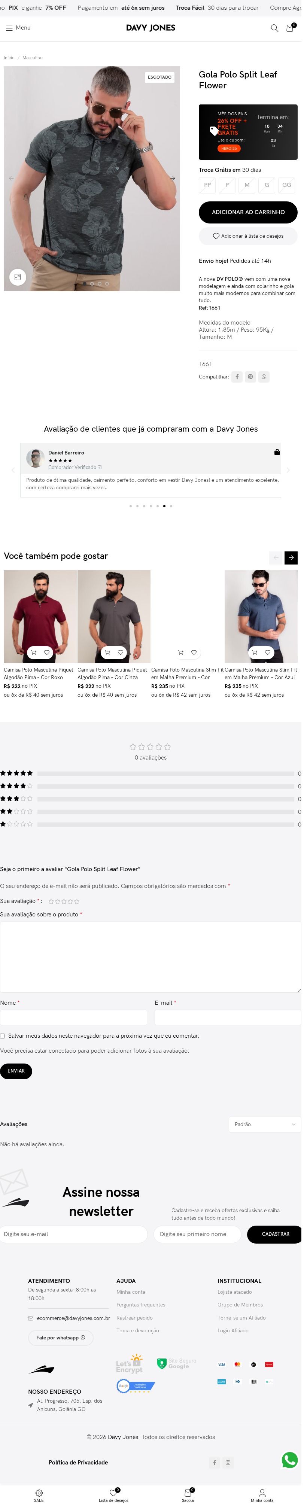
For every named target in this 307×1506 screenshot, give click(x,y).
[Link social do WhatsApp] (264, 377)
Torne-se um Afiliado (242, 1318)
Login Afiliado (233, 1330)
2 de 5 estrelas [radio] (57, 901)
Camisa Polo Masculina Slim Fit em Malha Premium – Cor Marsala (187, 677)
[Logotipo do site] (151, 27)
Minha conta (130, 1292)
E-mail (165, 1003)
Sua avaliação (20, 901)
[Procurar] (274, 28)
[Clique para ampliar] (17, 277)
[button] (11, 178)
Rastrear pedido (134, 1318)
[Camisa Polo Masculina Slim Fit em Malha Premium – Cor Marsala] (187, 616)
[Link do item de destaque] (206, 8)
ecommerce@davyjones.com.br (73, 1318)
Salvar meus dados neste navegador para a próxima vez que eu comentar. (104, 1036)
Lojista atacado (235, 1292)
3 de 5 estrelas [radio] (64, 901)
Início (9, 58)
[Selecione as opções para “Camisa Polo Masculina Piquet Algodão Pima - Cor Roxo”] (33, 652)
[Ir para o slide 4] (107, 284)
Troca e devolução (137, 1330)
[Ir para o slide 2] (92, 284)
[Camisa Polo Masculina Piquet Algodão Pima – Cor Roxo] (40, 616)
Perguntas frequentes (140, 1305)
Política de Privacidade (78, 1462)
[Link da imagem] (176, 1363)
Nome (10, 1003)
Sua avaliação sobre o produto (41, 914)
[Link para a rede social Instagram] (228, 1463)
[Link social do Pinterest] (250, 377)
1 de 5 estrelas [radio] (51, 901)
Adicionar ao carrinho (248, 212)
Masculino (32, 58)
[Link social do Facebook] (237, 377)
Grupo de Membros (240, 1305)
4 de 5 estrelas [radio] (70, 901)
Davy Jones (123, 1437)
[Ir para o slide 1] (84, 284)
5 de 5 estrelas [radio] (76, 901)
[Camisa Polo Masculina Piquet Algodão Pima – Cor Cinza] (114, 616)
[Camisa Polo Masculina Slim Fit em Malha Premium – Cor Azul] (261, 616)
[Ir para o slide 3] (99, 284)
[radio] (207, 185)
